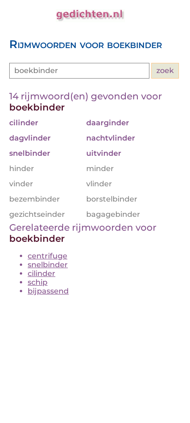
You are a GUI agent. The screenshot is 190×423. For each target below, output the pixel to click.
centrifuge (47, 255)
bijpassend (48, 291)
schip (38, 282)
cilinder (41, 273)
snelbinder (48, 264)
